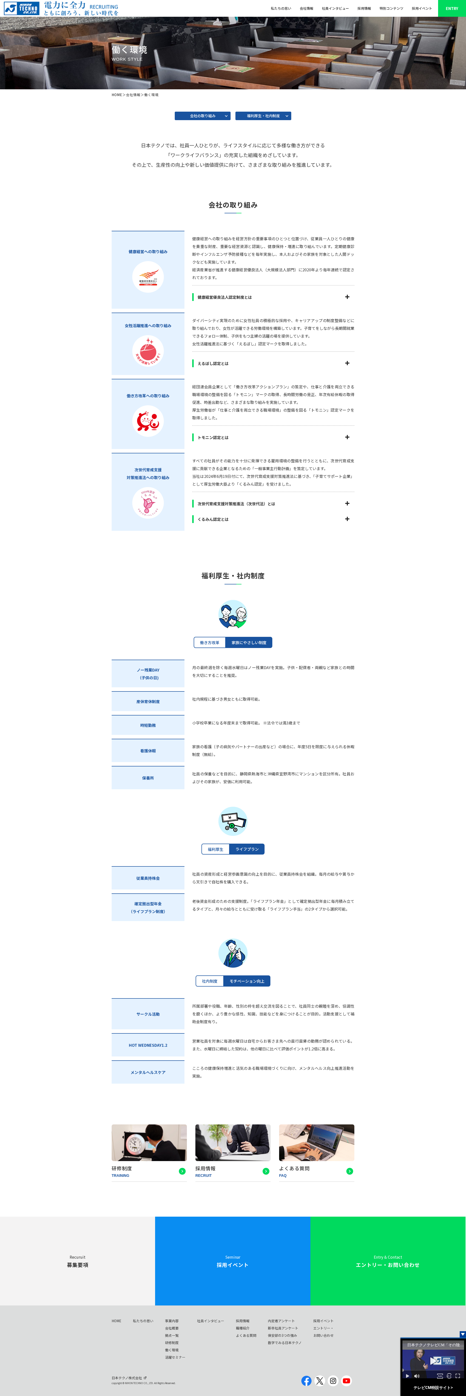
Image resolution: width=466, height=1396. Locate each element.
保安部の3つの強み (282, 1335)
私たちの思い (281, 8)
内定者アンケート (281, 1320)
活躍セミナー (175, 1357)
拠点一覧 (172, 1335)
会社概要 (172, 1328)
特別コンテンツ (391, 8)
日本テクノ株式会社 (127, 1377)
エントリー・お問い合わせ (323, 1332)
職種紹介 (243, 1328)
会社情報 (306, 8)
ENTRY (452, 8)
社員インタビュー (335, 8)
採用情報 (364, 8)
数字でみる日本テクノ (285, 1342)
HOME (117, 94)
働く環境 (172, 1349)
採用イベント (422, 8)
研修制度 (172, 1342)
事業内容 (172, 1320)
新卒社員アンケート (283, 1328)
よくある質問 (246, 1335)
